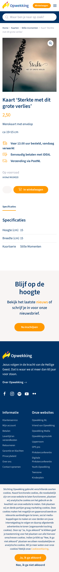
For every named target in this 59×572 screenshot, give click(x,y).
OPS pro (36, 447)
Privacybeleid (9, 456)
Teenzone (36, 472)
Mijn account (9, 425)
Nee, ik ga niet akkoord (30, 565)
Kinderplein (38, 477)
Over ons (6, 461)
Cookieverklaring (40, 549)
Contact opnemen (11, 467)
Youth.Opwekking (41, 467)
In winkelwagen (33, 190)
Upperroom (38, 441)
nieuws (42, 302)
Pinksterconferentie (42, 452)
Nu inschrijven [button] (29, 327)
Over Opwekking (12, 382)
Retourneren (8, 445)
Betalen (6, 431)
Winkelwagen (41, 5)
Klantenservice (10, 420)
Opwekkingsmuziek (42, 436)
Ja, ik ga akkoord (30, 558)
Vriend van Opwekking (43, 425)
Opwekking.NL (39, 420)
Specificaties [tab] (9, 206)
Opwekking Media (41, 431)
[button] (55, 5)
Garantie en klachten (13, 451)
